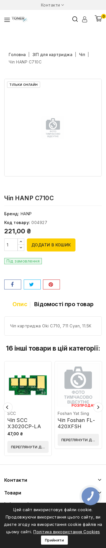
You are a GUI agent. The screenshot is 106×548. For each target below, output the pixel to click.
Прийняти (54, 540)
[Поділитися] (13, 284)
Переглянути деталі (30, 447)
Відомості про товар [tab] (64, 304)
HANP (26, 213)
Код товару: (17, 222)
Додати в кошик (51, 244)
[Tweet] (32, 284)
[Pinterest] (51, 284)
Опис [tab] (19, 304)
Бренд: (11, 213)
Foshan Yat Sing (73, 413)
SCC (11, 413)
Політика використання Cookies (66, 531)
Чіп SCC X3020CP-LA (24, 423)
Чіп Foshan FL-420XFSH (76, 423)
